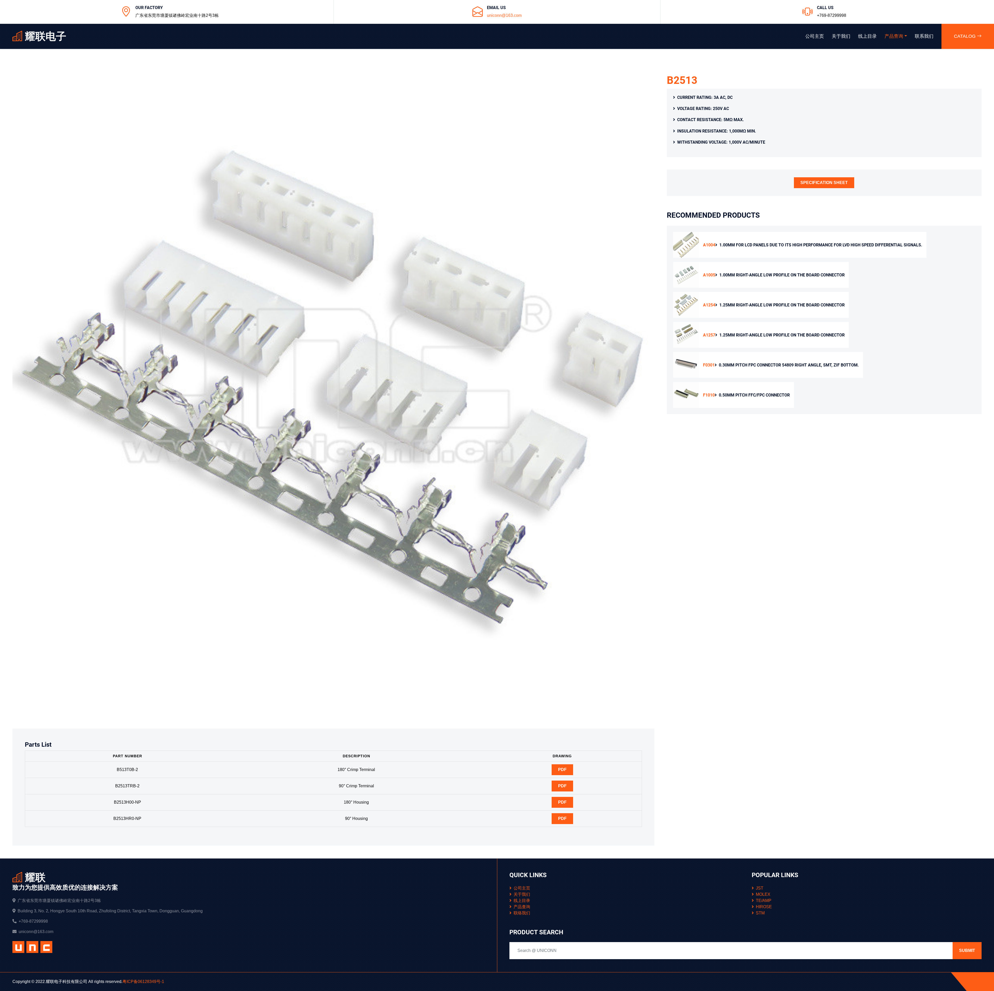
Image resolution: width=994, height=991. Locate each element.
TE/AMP (763, 900)
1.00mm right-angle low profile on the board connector (774, 275)
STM (760, 913)
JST (759, 888)
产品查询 (894, 36)
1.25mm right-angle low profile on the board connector (774, 305)
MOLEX (763, 894)
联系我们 (924, 36)
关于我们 (841, 36)
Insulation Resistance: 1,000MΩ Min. (716, 131)
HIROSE (764, 907)
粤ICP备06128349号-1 (143, 981)
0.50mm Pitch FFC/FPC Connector (746, 395)
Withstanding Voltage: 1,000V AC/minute (721, 142)
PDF (562, 769)
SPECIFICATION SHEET (824, 182)
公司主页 (814, 36)
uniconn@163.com (504, 15)
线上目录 (867, 36)
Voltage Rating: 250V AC (703, 108)
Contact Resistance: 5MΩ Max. (710, 119)
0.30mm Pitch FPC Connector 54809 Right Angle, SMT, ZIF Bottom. (781, 365)
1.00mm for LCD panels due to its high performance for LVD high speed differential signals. (812, 245)
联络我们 (522, 913)
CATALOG (965, 36)
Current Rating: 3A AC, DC (705, 97)
